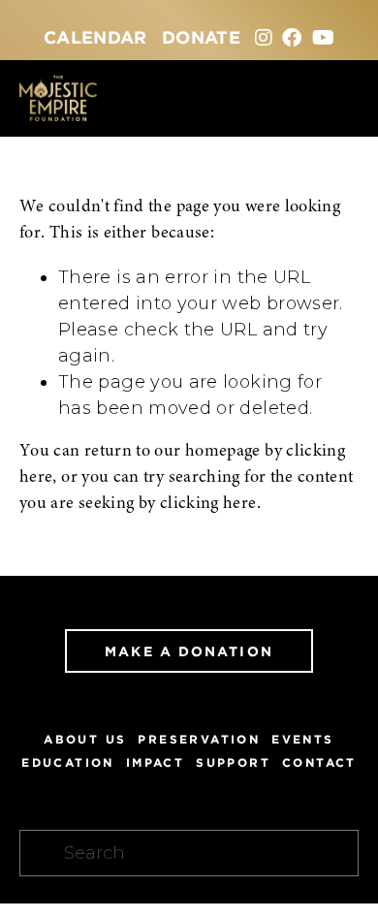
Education (67, 762)
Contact (319, 762)
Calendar (95, 37)
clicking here (208, 504)
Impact (155, 762)
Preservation (199, 739)
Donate (201, 37)
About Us (85, 739)
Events (302, 739)
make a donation (189, 651)
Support (233, 762)
